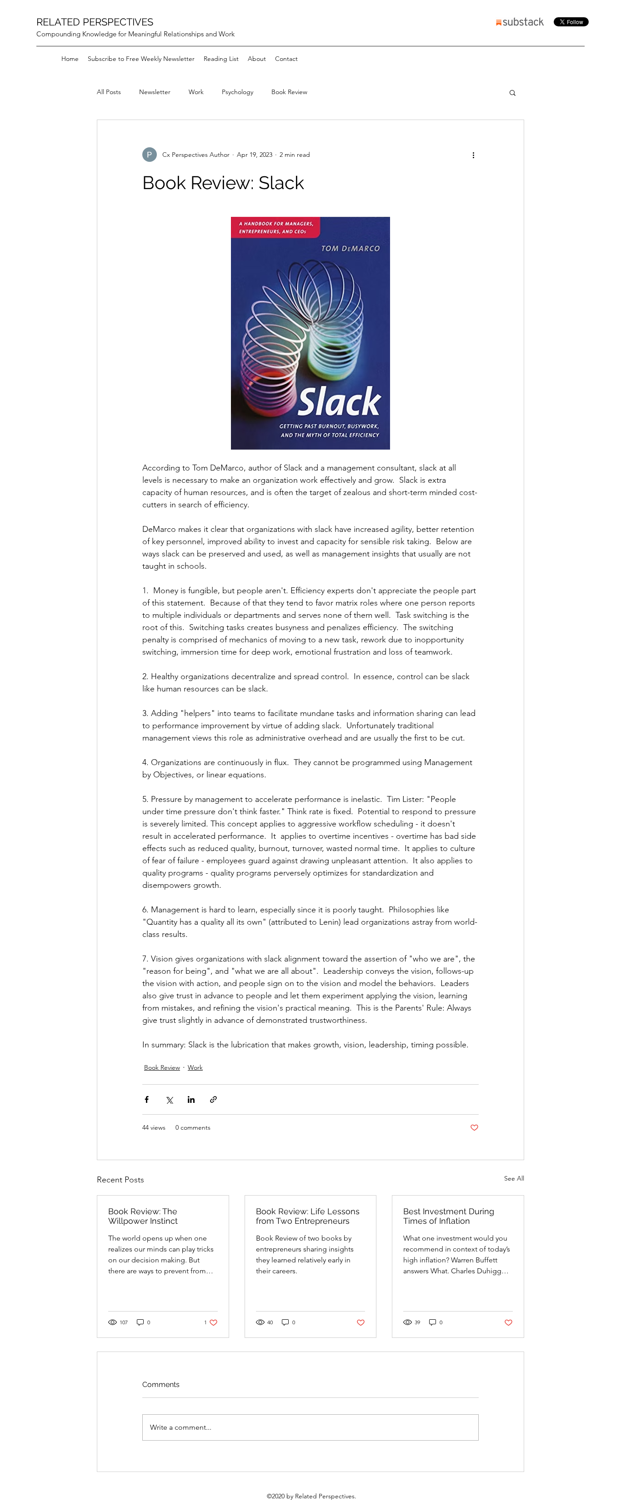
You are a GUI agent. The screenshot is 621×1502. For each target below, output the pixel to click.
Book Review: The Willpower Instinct (143, 1216)
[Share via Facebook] (146, 1099)
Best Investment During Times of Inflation (448, 1216)
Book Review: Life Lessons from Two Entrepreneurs (308, 1216)
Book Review (289, 92)
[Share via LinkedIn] (191, 1099)
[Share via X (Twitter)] (169, 1099)
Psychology (237, 92)
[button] (512, 92)
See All (514, 1178)
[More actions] (473, 154)
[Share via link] (213, 1099)
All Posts (109, 92)
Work (196, 92)
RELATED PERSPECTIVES (94, 22)
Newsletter (154, 92)
